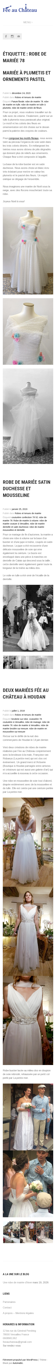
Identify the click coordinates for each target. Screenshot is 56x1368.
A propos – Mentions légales (18, 1313)
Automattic (18, 1363)
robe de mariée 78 (34, 101)
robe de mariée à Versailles (27, 725)
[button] (8, 662)
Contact (7, 1307)
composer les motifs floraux (24, 138)
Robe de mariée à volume (26, 520)
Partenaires (9, 1302)
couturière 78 (35, 719)
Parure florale (18, 101)
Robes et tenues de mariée (28, 97)
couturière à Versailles (13, 722)
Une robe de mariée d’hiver (17, 1282)
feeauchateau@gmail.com (17, 1342)
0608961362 (10, 1338)
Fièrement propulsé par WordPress (20, 1360)
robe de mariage (33, 722)
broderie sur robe (20, 719)
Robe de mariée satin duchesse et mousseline (26, 488)
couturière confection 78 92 (25, 517)
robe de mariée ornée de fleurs (27, 108)
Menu (27, 22)
